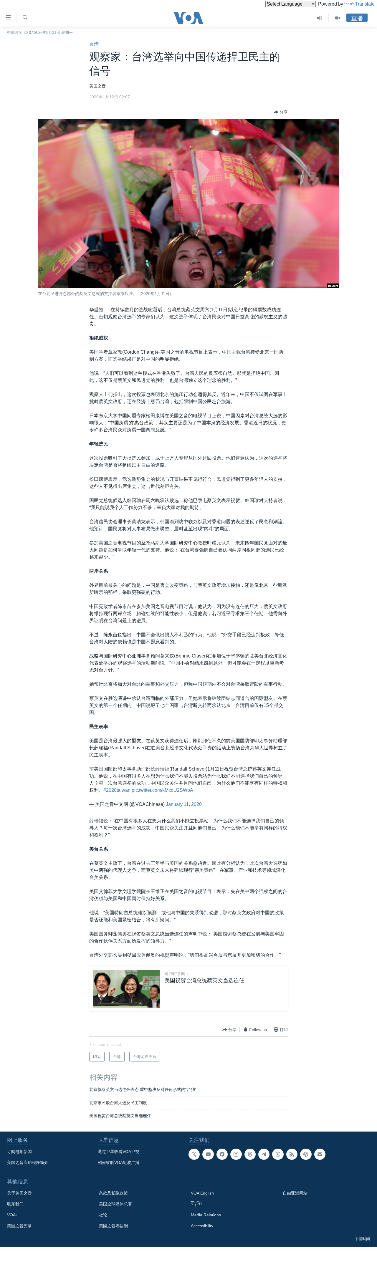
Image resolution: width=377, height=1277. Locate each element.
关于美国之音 (19, 1193)
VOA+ (12, 1215)
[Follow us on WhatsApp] (277, 1154)
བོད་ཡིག (197, 1204)
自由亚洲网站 (295, 1193)
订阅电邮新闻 (19, 1151)
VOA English (202, 1193)
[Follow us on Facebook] (222, 1154)
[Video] (337, 18)
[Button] (281, 112)
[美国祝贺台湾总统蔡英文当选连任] (126, 989)
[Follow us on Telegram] (263, 1154)
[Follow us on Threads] (250, 1154)
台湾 (94, 44)
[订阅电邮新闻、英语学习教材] (319, 1154)
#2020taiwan (116, 790)
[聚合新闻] (291, 1154)
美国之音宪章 (19, 1225)
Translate (365, 3)
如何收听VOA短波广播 (118, 1162)
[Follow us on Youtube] (208, 1154)
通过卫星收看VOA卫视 (118, 1151)
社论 (103, 1215)
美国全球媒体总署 (115, 1204)
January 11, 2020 (184, 804)
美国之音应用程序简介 (27, 1162)
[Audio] (320, 18)
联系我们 (15, 1204)
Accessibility (202, 1225)
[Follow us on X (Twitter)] (194, 1154)
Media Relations (206, 1215)
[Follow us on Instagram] (236, 1154)
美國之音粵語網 (113, 1225)
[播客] (305, 1154)
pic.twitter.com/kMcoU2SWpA (162, 790)
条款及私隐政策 (113, 1193)
